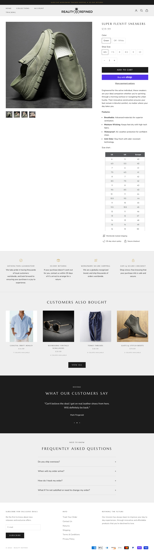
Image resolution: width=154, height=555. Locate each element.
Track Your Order (70, 517)
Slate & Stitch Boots (132, 346)
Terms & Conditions (71, 534)
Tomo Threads (95, 346)
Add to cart (125, 70)
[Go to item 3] (24, 114)
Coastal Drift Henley (21, 346)
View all (77, 365)
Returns (66, 526)
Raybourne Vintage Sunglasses (58, 347)
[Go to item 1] (9, 114)
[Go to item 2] (16, 114)
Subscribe (15, 535)
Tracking (11, 12)
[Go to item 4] (32, 114)
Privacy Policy (68, 539)
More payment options (125, 83)
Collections (22, 8)
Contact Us (67, 521)
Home (9, 8)
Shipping (66, 530)
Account (39, 8)
